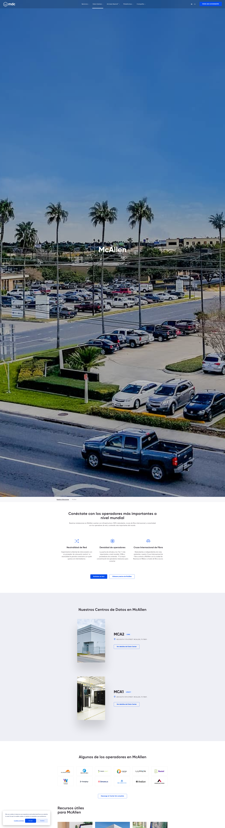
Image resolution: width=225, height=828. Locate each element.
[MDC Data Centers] (9, 4)
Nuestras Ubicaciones (63, 499)
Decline (42, 820)
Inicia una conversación (210, 4)
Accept (31, 820)
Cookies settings (19, 820)
